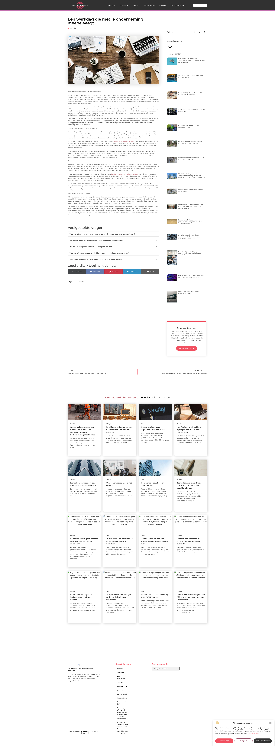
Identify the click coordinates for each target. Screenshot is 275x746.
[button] (271, 723)
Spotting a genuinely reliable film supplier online (190, 76)
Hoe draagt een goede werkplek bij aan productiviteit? (113, 247)
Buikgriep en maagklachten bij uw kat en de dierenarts (191, 158)
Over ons (111, 5)
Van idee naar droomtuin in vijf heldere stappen (189, 126)
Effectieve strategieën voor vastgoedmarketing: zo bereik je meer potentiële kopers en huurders (191, 175)
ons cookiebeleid (254, 734)
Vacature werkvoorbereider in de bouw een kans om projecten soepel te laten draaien (191, 206)
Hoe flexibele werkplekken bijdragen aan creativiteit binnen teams (189, 429)
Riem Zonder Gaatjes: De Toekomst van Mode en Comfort (81, 597)
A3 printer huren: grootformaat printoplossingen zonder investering (84, 541)
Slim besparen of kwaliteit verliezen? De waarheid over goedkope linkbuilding (122, 713)
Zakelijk (73, 28)
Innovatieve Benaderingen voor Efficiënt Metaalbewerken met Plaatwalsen (191, 597)
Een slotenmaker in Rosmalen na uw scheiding (190, 190)
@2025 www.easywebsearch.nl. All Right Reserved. (85, 732)
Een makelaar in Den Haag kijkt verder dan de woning (190, 93)
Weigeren (243, 741)
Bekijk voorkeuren (263, 741)
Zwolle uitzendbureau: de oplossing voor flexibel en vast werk (154, 541)
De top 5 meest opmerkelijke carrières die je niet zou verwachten (118, 597)
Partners (136, 5)
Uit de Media (149, 5)
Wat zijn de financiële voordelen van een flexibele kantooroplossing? (113, 240)
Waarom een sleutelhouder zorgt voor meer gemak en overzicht (189, 541)
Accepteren (224, 741)
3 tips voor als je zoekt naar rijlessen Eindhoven (191, 110)
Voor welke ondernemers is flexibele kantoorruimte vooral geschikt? (113, 259)
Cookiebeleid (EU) (122, 703)
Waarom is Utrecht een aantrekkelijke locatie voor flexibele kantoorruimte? (113, 253)
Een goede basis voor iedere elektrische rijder (188, 292)
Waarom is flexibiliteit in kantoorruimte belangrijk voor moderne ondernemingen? (113, 234)
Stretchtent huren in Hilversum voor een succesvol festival (190, 142)
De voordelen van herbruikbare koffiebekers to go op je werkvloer (119, 541)
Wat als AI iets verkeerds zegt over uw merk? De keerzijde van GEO (191, 276)
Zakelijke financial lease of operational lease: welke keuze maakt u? (189, 253)
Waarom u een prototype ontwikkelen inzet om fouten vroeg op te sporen (191, 60)
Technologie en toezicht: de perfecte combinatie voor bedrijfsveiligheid (189, 485)
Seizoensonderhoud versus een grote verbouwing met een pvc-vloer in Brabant (190, 222)
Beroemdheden (122, 694)
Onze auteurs (122, 698)
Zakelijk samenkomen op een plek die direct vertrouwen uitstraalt (119, 429)
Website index (122, 686)
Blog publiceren (177, 5)
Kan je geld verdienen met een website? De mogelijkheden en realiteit (122, 728)
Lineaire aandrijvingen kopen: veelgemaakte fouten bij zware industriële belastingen (189, 237)
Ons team (124, 5)
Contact (162, 5)
